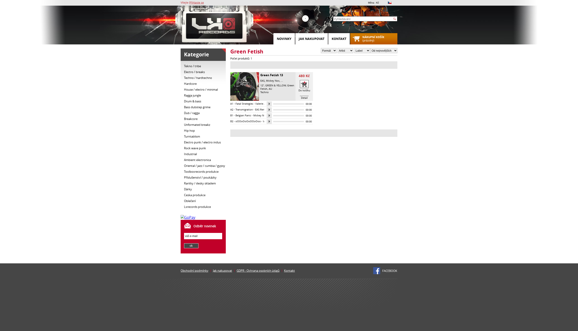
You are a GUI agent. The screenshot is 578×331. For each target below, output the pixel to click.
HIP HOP (189, 131)
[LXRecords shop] (214, 27)
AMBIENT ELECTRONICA (197, 160)
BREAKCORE (191, 119)
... (282, 80)
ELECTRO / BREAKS (194, 72)
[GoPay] (188, 217)
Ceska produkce (194, 195)
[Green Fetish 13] (244, 99)
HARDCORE (190, 84)
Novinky (284, 39)
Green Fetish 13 (271, 75)
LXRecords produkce (197, 207)
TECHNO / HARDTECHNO (198, 78)
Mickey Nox (273, 80)
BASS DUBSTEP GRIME (197, 107)
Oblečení (190, 201)
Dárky (188, 189)
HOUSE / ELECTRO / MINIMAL (201, 89)
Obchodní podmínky (194, 271)
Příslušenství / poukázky (200, 177)
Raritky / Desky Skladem (200, 183)
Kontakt (339, 39)
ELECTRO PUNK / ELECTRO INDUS (202, 142)
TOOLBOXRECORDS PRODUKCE (201, 172)
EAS (262, 80)
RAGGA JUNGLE (192, 95)
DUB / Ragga (192, 113)
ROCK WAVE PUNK (195, 148)
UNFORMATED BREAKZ (197, 125)
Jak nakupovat (311, 39)
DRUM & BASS (192, 101)
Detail (304, 97)
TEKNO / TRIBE (192, 66)
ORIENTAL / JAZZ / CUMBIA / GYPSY (204, 166)
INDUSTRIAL (190, 154)
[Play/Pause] (269, 103)
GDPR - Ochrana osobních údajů (258, 271)
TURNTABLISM (192, 136)
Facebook (389, 271)
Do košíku (304, 90)
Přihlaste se (196, 2)
